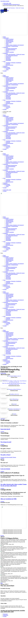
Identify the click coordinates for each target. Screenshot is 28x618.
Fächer (7, 43)
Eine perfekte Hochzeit (14, 405)
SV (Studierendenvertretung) (12, 55)
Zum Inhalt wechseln (5, 1)
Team (4, 61)
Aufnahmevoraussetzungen (11, 48)
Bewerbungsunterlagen (10, 49)
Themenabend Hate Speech (14, 385)
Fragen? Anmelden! (10, 52)
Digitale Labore (14, 377)
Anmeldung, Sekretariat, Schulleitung (13, 62)
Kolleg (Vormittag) (9, 39)
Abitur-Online (9, 42)
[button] (14, 73)
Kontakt (4, 70)
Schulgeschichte (6, 67)
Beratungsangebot (9, 65)
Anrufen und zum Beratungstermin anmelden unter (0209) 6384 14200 (13, 611)
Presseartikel (8, 60)
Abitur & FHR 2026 (14, 400)
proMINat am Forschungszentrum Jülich (14, 395)
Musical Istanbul (14, 415)
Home (4, 36)
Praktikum (5, 66)
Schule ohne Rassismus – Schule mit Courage (15, 54)
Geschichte (8, 68)
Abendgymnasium (9, 41)
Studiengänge (6, 37)
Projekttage (8, 57)
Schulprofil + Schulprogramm (12, 46)
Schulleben (5, 53)
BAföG (7, 50)
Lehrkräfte (8, 63)
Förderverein (8, 56)
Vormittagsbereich (9, 40)
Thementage (8, 59)
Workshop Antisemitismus (14, 410)
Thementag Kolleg (14, 390)
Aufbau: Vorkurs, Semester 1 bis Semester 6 (15, 45)
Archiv (7, 69)
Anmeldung (5, 47)
